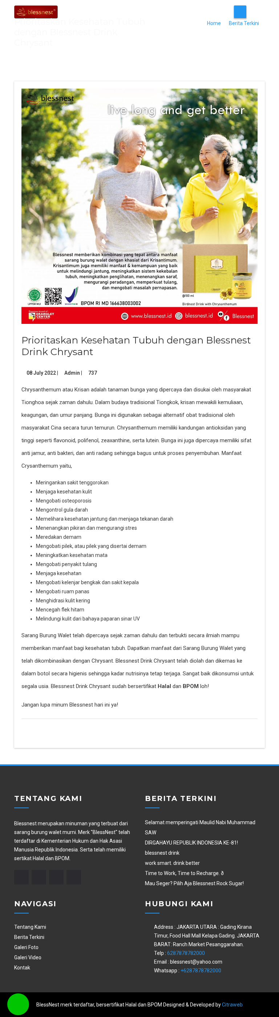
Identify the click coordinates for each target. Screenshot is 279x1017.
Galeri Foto (26, 947)
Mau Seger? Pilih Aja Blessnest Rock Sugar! (194, 883)
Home (214, 23)
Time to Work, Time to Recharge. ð (184, 873)
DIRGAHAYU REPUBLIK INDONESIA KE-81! (191, 843)
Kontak (22, 968)
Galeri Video (27, 957)
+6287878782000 (201, 970)
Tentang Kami (30, 927)
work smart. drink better (172, 863)
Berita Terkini (244, 23)
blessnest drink (162, 853)
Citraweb (232, 1005)
